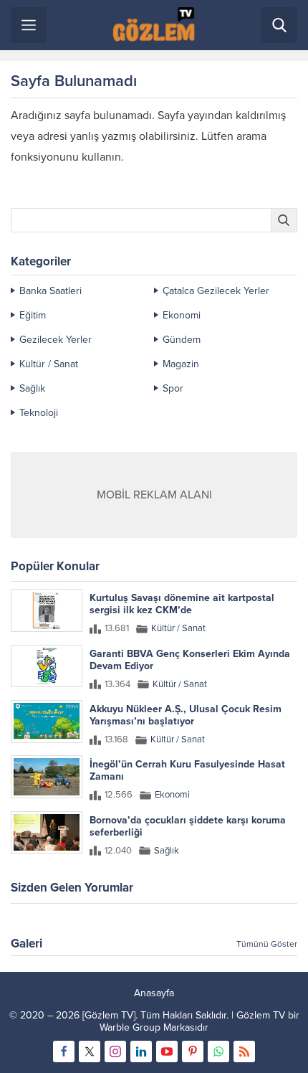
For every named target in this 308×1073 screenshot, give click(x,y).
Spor (173, 388)
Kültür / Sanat (48, 364)
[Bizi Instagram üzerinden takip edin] (115, 1051)
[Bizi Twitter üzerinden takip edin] (89, 1051)
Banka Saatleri (50, 291)
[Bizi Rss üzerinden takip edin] (244, 1051)
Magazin (181, 364)
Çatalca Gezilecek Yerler (216, 291)
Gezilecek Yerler (55, 340)
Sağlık (32, 388)
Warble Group (130, 1027)
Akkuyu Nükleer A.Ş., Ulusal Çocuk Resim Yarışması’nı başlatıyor (185, 715)
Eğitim (32, 315)
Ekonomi (182, 315)
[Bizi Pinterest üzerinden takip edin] (192, 1051)
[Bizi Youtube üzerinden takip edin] (167, 1051)
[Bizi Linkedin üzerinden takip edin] (141, 1051)
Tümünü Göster (266, 944)
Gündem (182, 340)
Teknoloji (38, 413)
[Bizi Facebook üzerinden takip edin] (63, 1051)
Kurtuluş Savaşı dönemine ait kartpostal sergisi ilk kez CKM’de (182, 604)
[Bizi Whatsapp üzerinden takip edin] (218, 1051)
